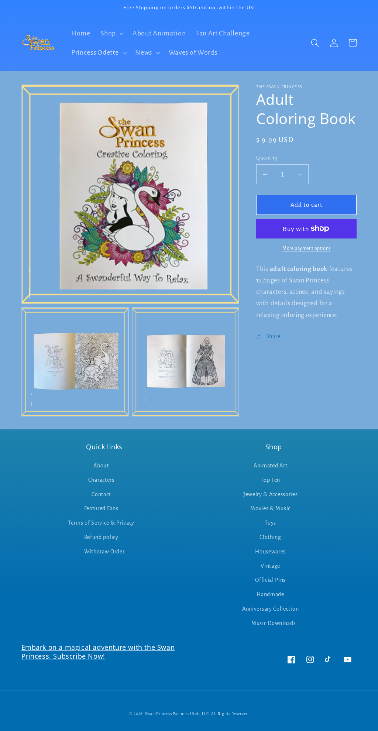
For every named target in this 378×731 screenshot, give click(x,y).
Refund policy (101, 537)
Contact (101, 494)
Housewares (270, 552)
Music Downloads (273, 623)
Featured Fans (101, 508)
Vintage (270, 566)
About (101, 466)
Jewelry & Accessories (270, 494)
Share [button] (273, 336)
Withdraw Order (104, 552)
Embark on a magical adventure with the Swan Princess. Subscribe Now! (98, 651)
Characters (101, 480)
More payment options (306, 248)
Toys (270, 523)
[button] (111, 33)
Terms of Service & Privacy (101, 523)
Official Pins (270, 580)
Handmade (270, 594)
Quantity (266, 158)
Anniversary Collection (270, 609)
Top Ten (270, 480)
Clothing (270, 537)
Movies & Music (270, 508)
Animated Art (270, 466)
